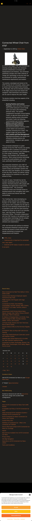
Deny (16, 511)
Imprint (4, 430)
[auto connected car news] (2, 4)
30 (11, 366)
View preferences (16, 515)
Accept (16, 507)
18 (19, 361)
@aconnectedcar (13, 383)
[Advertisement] (16, 22)
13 (26, 358)
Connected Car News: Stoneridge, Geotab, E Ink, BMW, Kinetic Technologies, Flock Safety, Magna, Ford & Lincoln (16, 344)
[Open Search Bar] (27, 4)
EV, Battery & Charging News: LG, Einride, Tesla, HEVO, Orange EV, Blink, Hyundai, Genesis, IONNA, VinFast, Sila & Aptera (15, 318)
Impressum (22, 519)
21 (3, 363)
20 (27, 361)
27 (27, 363)
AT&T (5, 238)
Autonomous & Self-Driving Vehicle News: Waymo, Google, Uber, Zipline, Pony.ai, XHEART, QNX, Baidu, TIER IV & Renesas (15, 313)
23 (11, 363)
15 (7, 361)
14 (3, 361)
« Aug (4, 370)
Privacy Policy (17, 519)
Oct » (8, 370)
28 (3, 366)
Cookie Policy (10, 519)
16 (11, 361)
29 (7, 366)
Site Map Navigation (8, 439)
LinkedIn (4, 386)
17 (15, 361)
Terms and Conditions (8, 445)
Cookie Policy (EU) (7, 420)
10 (15, 358)
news (9, 238)
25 (19, 363)
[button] (30, 495)
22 (7, 363)
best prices (25, 394)
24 (15, 363)
